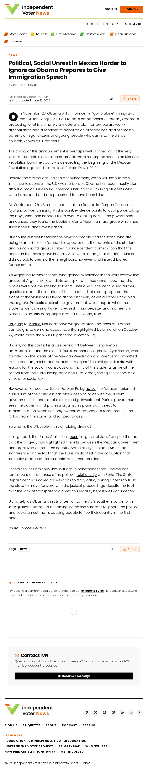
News (13, 55)
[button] (11, 725)
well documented (120, 491)
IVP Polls (41, 34)
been (74, 436)
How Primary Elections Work (30, 752)
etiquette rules (92, 591)
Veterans (16, 41)
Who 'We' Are (96, 746)
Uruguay (15, 323)
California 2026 (96, 34)
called (43, 480)
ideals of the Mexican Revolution (64, 356)
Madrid (34, 323)
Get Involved (72, 752)
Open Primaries (125, 34)
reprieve (51, 130)
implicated (84, 453)
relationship (87, 474)
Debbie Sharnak (25, 85)
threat (107, 405)
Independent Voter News (31, 763)
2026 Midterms (66, 34)
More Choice (18, 34)
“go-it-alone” (103, 113)
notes (91, 388)
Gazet (86, 763)
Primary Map (69, 746)
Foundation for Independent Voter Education (46, 741)
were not (28, 286)
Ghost (74, 763)
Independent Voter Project (29, 746)
